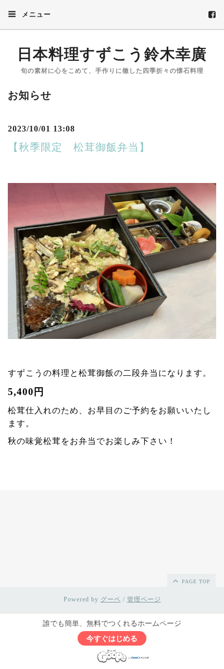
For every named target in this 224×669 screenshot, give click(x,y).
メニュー (35, 14)
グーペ (111, 599)
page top (195, 581)
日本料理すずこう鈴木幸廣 (112, 54)
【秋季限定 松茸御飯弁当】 (79, 147)
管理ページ (144, 599)
